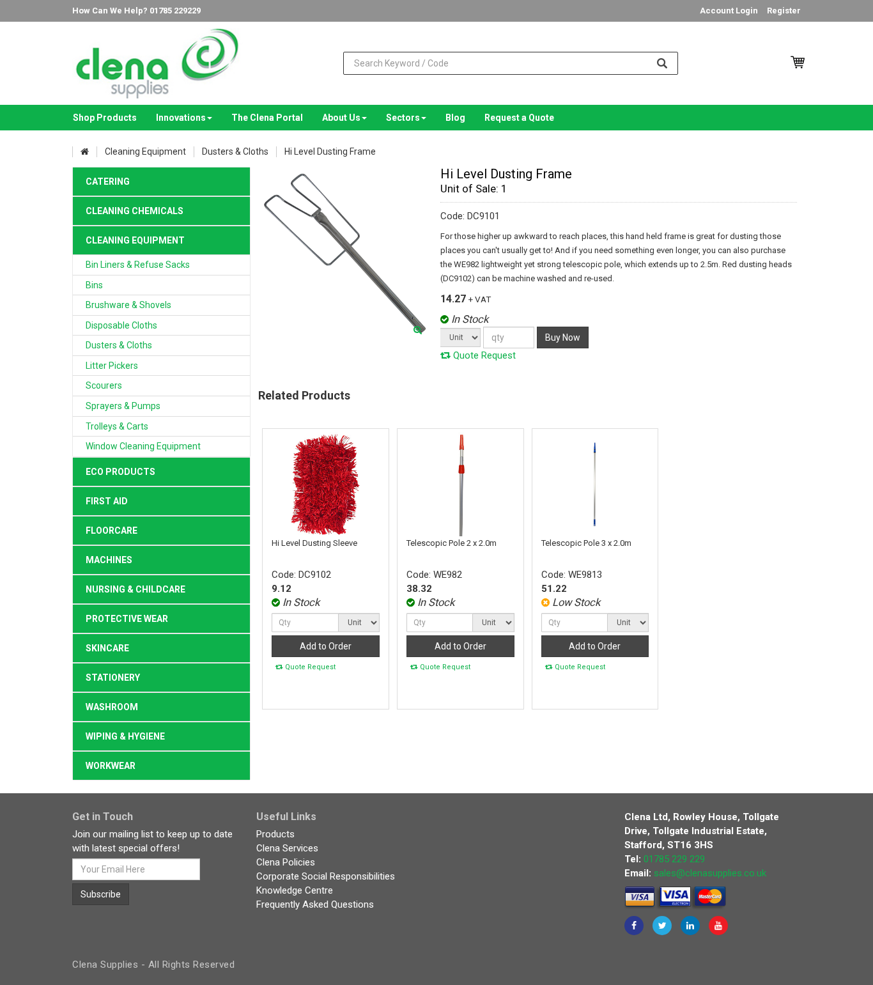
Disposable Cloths (121, 325)
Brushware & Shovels (128, 305)
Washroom (112, 707)
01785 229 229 (674, 859)
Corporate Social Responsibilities (325, 876)
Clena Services (287, 848)
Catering (108, 181)
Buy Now (562, 337)
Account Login (729, 10)
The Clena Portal (267, 117)
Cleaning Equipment (135, 240)
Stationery (113, 677)
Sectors (403, 117)
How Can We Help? (136, 10)
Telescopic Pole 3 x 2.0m (586, 543)
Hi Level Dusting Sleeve (314, 543)
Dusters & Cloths (119, 345)
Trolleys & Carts (117, 426)
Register (784, 10)
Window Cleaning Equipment (143, 446)
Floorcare (111, 530)
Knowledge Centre (294, 890)
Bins (94, 285)
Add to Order (326, 646)
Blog (455, 117)
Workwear (110, 766)
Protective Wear (127, 619)
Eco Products (120, 472)
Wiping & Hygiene (125, 736)
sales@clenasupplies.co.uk (710, 873)
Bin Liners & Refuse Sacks (138, 265)
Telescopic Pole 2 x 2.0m (451, 543)
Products (275, 834)
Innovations (181, 117)
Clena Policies (285, 862)
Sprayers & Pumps (123, 406)
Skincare (107, 648)
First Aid (107, 501)
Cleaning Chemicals (134, 211)
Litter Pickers (112, 366)
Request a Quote (519, 117)
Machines (109, 560)
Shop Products (105, 117)
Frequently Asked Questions (315, 904)
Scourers (104, 385)
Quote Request (483, 355)
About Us (341, 117)
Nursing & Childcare (135, 589)
